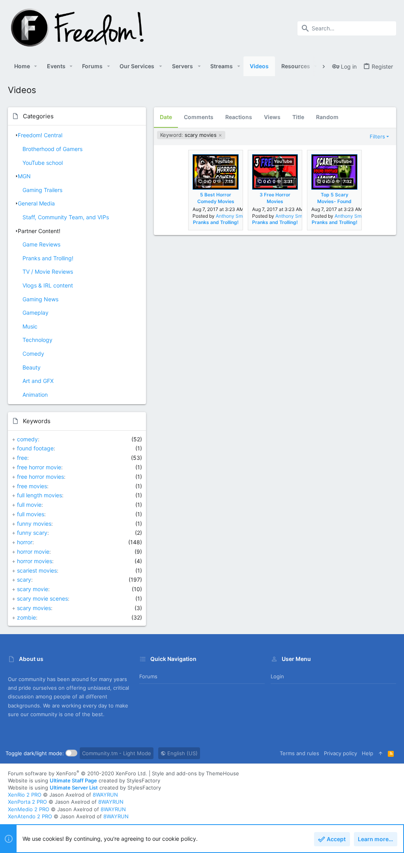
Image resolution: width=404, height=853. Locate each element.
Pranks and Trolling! (47, 258)
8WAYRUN (105, 794)
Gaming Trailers (42, 190)
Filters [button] (377, 136)
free (22, 457)
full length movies (39, 495)
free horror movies (40, 476)
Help (367, 753)
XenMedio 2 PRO (28, 809)
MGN (24, 176)
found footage (35, 448)
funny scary (32, 532)
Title (298, 117)
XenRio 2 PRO (24, 794)
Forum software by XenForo (77, 773)
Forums (148, 676)
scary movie (32, 589)
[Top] (380, 753)
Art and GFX (38, 380)
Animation (35, 394)
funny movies (34, 523)
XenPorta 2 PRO (27, 802)
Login (277, 676)
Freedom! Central (40, 135)
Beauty (31, 367)
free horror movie (39, 467)
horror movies (34, 561)
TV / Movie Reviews (47, 271)
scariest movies (37, 570)
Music (29, 326)
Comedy (33, 353)
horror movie (33, 551)
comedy (27, 439)
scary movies (34, 608)
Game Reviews (41, 244)
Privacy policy (340, 753)
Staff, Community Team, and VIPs (65, 217)
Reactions (238, 117)
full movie (29, 504)
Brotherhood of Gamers (52, 149)
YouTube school (42, 162)
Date (166, 117)
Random (327, 117)
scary (24, 579)
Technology (37, 339)
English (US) (182, 753)
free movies (32, 486)
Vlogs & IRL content (47, 285)
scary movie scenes (42, 598)
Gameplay (35, 312)
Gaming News (40, 299)
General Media (36, 203)
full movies (30, 514)
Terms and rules (299, 753)
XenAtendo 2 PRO (30, 816)
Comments (198, 117)
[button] (36, 66)
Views (272, 117)
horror (24, 542)
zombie (26, 617)
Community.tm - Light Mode (116, 753)
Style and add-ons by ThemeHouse (195, 773)
